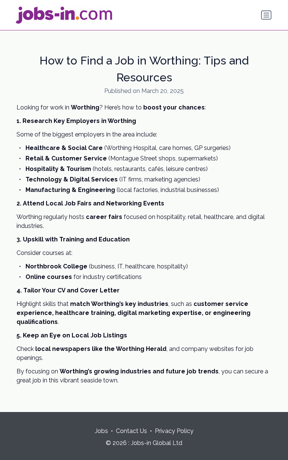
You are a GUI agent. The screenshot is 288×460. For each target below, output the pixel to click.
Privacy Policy (174, 431)
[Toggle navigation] (266, 15)
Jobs (101, 431)
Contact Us (131, 431)
